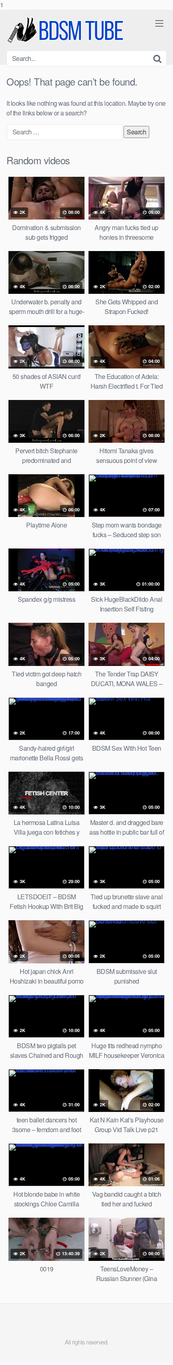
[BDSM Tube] (66, 30)
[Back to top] (158, 1350)
